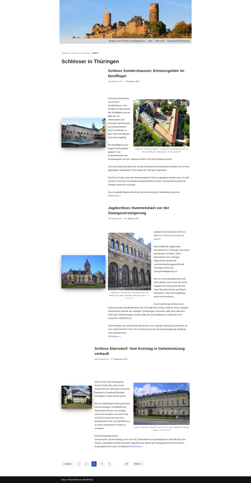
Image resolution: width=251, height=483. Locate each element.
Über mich (160, 41)
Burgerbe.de (117, 81)
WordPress (87, 480)
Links (150, 41)
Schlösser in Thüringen (80, 53)
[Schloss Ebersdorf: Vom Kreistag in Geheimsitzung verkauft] (76, 397)
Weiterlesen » (114, 196)
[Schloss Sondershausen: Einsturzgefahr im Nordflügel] (83, 132)
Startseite (65, 53)
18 (126, 464)
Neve (63, 480)
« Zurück (67, 464)
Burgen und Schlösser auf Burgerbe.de (127, 41)
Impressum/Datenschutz (178, 41)
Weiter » (138, 464)
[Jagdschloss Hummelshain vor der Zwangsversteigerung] (83, 271)
